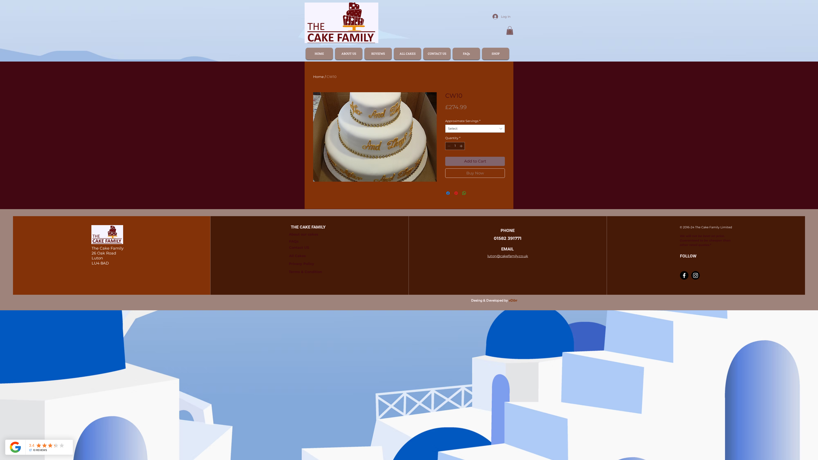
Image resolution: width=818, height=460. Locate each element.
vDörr (513, 300)
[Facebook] (684, 275)
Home (318, 77)
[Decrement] (448, 146)
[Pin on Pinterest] (456, 193)
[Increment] (461, 146)
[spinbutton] (455, 146)
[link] (509, 30)
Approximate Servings (462, 121)
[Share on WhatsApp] (464, 193)
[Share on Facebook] (448, 193)
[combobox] (475, 129)
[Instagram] (695, 275)
